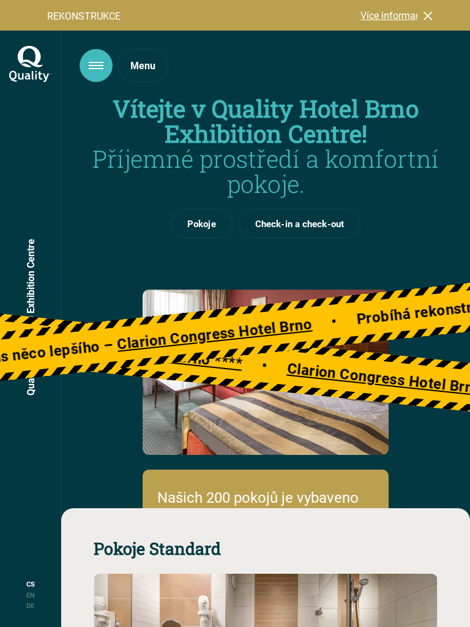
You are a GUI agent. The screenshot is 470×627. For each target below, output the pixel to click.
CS (30, 583)
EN (30, 594)
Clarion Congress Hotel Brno (232, 331)
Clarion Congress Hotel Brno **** (215, 360)
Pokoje (201, 223)
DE (30, 605)
